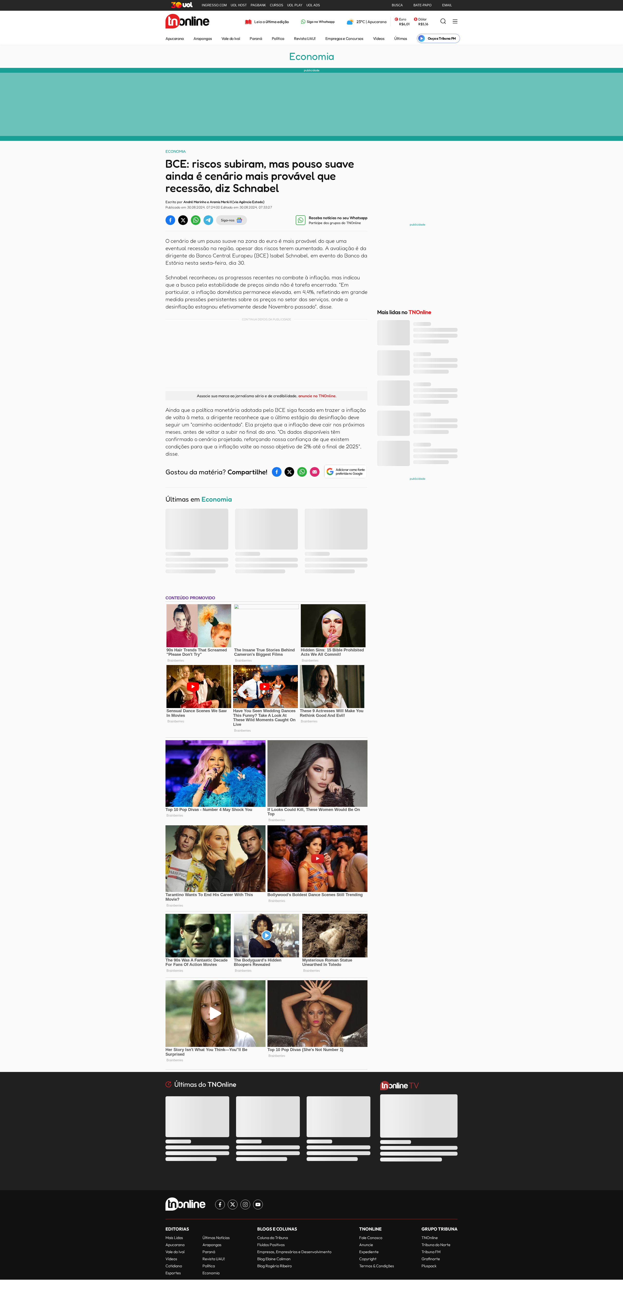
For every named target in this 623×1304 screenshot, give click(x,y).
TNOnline (429, 1237)
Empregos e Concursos (344, 38)
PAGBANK (258, 5)
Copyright (367, 1258)
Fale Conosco (370, 1237)
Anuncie (366, 1244)
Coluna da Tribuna (272, 1237)
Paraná (256, 38)
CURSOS (276, 5)
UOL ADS (313, 5)
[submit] (443, 21)
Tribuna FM (430, 1251)
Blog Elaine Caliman (274, 1258)
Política (278, 38)
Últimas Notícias (216, 1237)
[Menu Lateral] (455, 21)
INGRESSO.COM (214, 5)
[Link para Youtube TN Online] (258, 1204)
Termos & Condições (376, 1265)
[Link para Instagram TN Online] (245, 1204)
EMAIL (447, 5)
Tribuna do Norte (435, 1244)
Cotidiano (173, 1265)
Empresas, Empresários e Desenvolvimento (294, 1251)
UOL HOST (239, 5)
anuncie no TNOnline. (317, 395)
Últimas (400, 38)
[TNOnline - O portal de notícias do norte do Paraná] (187, 21)
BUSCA (397, 5)
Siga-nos (227, 220)
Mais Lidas (174, 1237)
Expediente (369, 1251)
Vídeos (379, 38)
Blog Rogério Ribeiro (274, 1265)
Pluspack (429, 1265)
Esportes (173, 1272)
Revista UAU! (305, 38)
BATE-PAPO (422, 5)
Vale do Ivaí (230, 38)
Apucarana (174, 38)
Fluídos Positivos (271, 1244)
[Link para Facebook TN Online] (220, 1204)
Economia (311, 56)
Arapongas (202, 38)
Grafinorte (430, 1258)
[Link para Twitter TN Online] (233, 1204)
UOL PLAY (294, 5)
